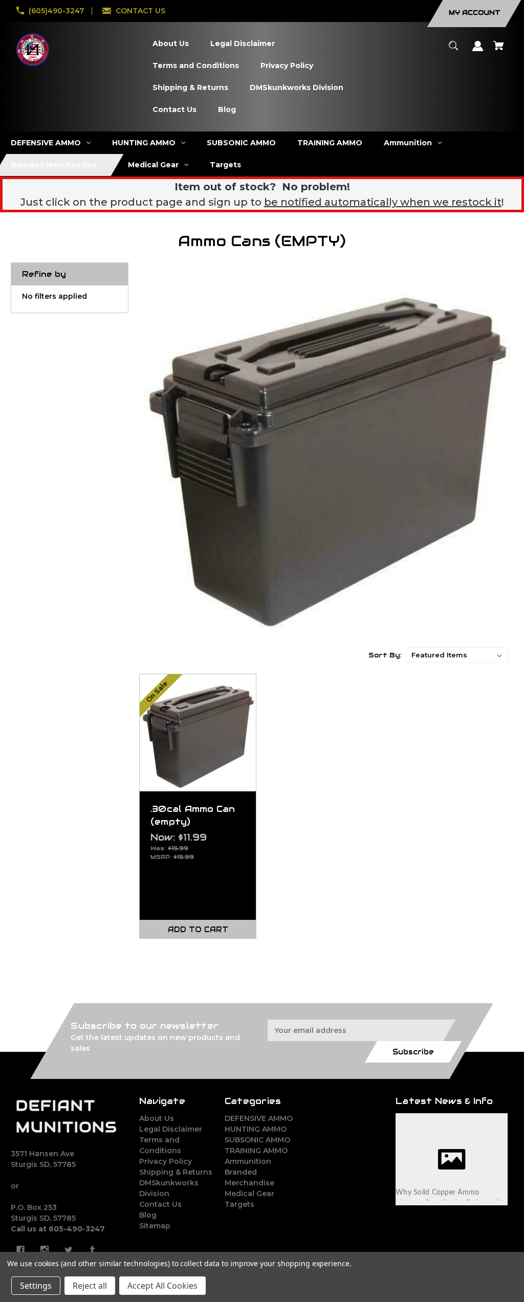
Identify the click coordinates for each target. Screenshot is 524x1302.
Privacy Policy (165, 1161)
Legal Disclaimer (170, 1129)
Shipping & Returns (175, 1172)
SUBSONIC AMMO (257, 1139)
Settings (36, 1285)
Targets (239, 1204)
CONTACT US (140, 10)
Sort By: (384, 655)
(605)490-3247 (56, 10)
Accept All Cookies (162, 1285)
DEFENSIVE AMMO (259, 1118)
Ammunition (248, 1161)
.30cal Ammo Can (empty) (192, 815)
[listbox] (457, 655)
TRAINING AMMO (256, 1150)
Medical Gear (249, 1193)
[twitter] (68, 1250)
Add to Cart (198, 929)
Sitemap (154, 1225)
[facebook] (20, 1250)
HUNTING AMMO (256, 1129)
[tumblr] (93, 1250)
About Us (156, 1118)
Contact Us (160, 1204)
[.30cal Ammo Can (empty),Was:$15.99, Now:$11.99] (198, 732)
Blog (148, 1215)
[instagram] (44, 1250)
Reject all (90, 1285)
